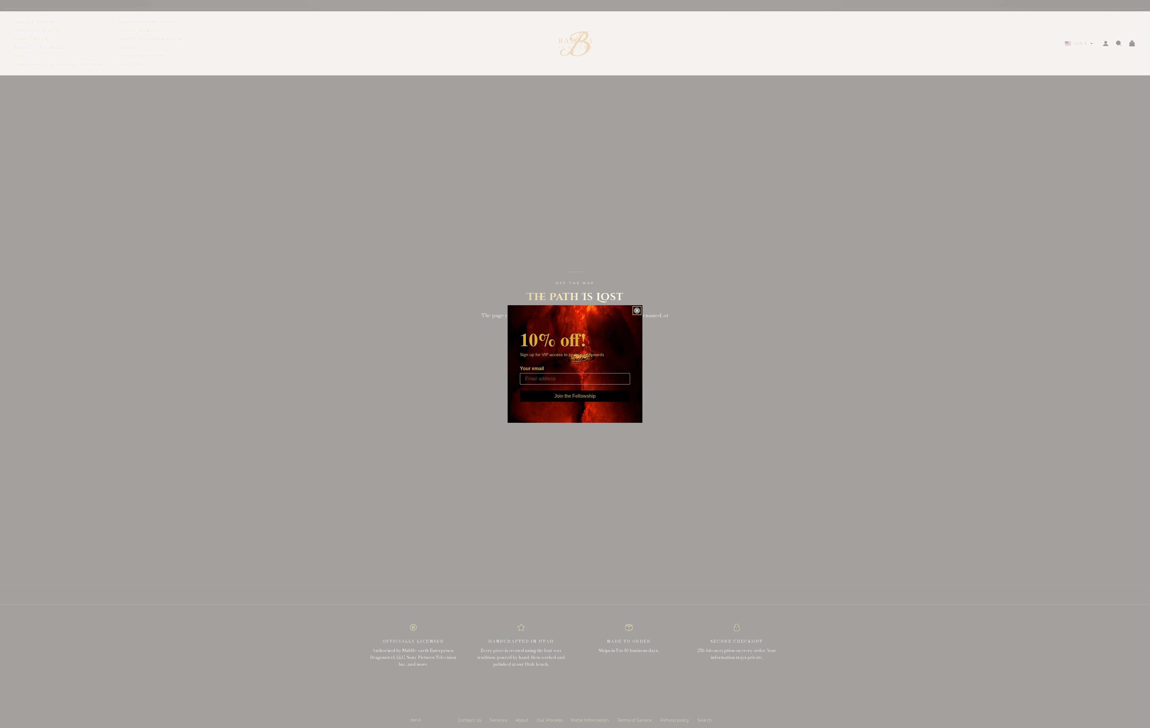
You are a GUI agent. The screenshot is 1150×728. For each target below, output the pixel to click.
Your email (532, 368)
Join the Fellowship (575, 396)
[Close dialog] (637, 311)
